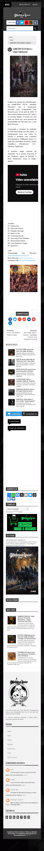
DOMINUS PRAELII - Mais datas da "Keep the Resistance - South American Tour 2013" (26, 619)
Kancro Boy (15, 790)
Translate (20, 512)
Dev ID (28, 835)
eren (12, 769)
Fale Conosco (12, 757)
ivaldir (13, 779)
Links (9, 753)
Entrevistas (11, 749)
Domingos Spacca (17, 800)
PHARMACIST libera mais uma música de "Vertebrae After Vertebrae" (26, 654)
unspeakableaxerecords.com (18, 255)
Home (9, 731)
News (11, 40)
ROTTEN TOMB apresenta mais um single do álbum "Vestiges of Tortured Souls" (27, 636)
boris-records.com (26, 258)
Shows (9, 740)
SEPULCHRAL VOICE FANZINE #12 (16, 540)
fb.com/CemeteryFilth (28, 260)
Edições (10, 744)
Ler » (26, 775)
